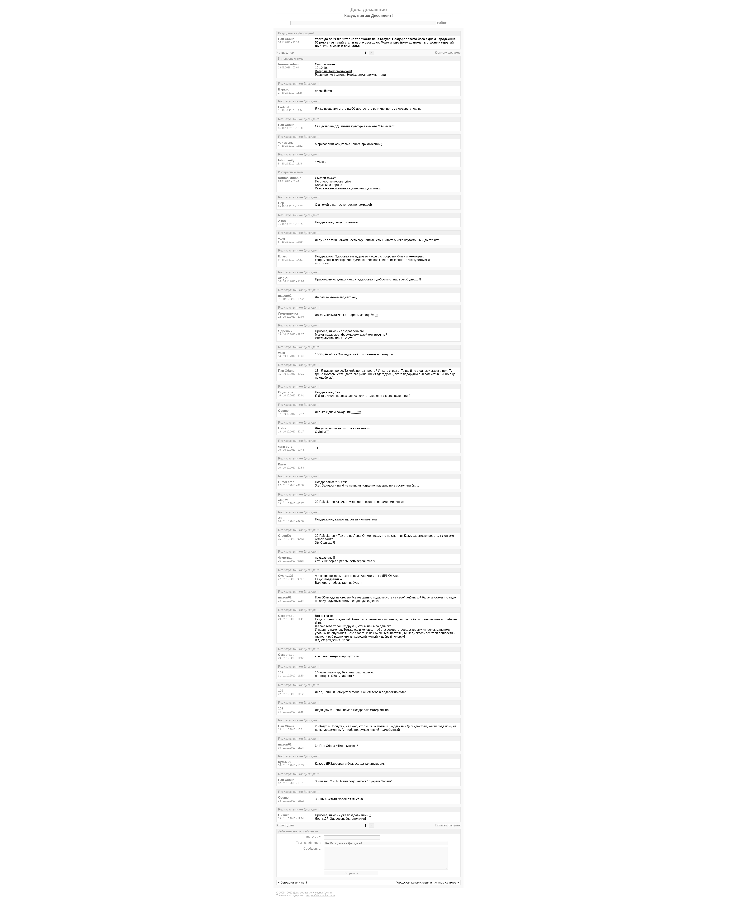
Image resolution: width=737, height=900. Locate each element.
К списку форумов (448, 52)
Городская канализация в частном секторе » (427, 882)
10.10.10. (321, 67)
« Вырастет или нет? (292, 882)
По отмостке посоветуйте (333, 181)
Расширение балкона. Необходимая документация (351, 74)
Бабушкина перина (328, 185)
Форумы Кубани (322, 892)
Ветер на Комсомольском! (333, 71)
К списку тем (285, 52)
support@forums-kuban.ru (320, 895)
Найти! (442, 23)
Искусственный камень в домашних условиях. (348, 188)
